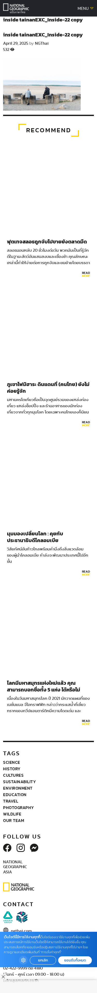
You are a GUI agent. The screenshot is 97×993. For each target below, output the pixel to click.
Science (11, 762)
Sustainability (19, 782)
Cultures (13, 775)
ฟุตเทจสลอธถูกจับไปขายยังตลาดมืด (47, 241)
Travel (10, 801)
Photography (18, 807)
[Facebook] (7, 848)
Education (15, 794)
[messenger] (34, 848)
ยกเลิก (43, 960)
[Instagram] (21, 848)
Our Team (13, 820)
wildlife (12, 814)
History (12, 769)
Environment (18, 788)
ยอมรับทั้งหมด (75, 960)
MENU (84, 8)
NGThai (42, 43)
